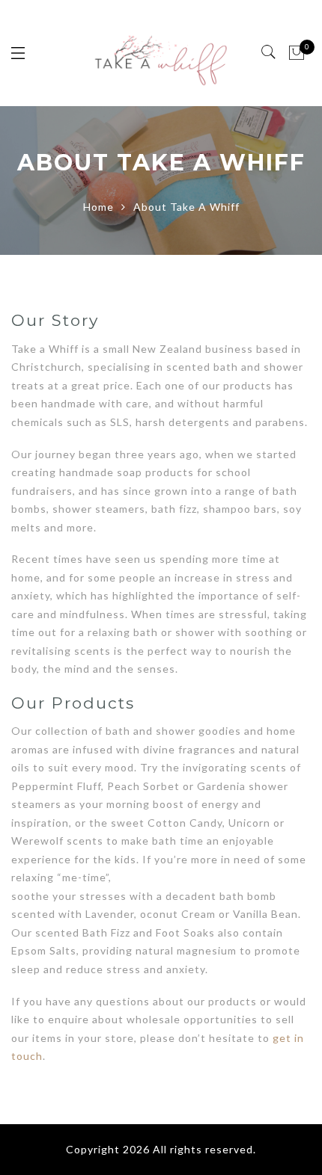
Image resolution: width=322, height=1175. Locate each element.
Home (98, 206)
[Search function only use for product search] (269, 52)
